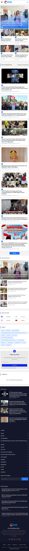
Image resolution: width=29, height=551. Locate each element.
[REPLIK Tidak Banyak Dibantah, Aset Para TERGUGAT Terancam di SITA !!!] (7, 32)
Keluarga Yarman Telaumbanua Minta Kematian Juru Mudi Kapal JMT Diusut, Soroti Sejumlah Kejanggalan (14, 218)
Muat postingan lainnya (14, 253)
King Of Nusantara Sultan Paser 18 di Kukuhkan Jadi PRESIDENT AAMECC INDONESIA (14, 166)
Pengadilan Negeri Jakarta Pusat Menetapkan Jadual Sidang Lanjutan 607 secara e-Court (14, 489)
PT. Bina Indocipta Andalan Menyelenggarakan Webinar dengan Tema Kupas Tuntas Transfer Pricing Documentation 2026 (14, 88)
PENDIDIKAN (17, 342)
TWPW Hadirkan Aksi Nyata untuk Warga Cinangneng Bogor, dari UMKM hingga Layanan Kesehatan (12, 192)
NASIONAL (3, 342)
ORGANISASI (10, 342)
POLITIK (24, 342)
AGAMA (2, 330)
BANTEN (8, 330)
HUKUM (8, 335)
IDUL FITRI (14, 335)
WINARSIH (8, 345)
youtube (23, 320)
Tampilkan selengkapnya (23, 64)
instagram (8, 320)
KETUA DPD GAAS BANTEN (7, 337)
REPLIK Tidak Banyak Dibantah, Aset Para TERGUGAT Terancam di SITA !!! (7, 41)
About (9, 544)
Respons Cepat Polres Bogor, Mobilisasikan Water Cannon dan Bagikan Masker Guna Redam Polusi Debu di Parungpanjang (13, 140)
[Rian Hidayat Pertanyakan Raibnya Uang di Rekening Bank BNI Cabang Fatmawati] (22, 32)
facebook (8, 316)
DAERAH (3, 335)
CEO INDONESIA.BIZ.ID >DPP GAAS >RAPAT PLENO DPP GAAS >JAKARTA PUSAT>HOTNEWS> (14, 333)
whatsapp (23, 316)
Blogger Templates (12, 547)
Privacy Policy (22, 544)
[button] (27, 2)
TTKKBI (2, 345)
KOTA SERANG (21, 340)
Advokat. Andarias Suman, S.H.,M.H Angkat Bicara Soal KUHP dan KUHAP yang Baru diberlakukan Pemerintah (17, 303)
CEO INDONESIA (15, 330)
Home (4, 544)
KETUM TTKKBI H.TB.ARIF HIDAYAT (8, 340)
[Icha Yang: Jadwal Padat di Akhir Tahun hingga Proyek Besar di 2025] (7, 48)
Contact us (15, 544)
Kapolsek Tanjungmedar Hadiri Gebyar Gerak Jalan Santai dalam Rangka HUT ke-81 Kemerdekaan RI (13, 114)
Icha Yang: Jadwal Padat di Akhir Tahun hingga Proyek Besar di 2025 (7, 56)
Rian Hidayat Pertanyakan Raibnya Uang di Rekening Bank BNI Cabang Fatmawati (21, 41)
